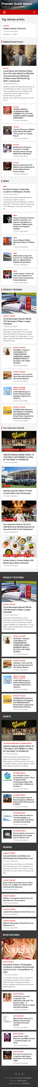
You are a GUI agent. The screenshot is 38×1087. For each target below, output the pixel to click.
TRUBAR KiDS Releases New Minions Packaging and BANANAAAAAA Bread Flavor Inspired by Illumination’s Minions (23, 413)
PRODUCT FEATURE (9, 316)
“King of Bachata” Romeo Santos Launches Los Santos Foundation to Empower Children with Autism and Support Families (23, 223)
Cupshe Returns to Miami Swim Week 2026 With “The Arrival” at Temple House (23, 132)
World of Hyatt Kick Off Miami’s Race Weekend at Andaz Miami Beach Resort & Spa (23, 168)
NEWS (6, 181)
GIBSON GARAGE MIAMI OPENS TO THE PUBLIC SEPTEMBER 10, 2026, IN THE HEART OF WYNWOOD (18, 457)
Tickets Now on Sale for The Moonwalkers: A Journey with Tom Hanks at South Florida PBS (23, 818)
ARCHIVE (6, 26)
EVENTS (7, 716)
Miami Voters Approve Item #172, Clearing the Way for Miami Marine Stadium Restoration (23, 259)
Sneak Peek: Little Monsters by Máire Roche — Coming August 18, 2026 (24, 1039)
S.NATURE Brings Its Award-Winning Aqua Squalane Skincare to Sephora (22, 395)
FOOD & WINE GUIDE (10, 519)
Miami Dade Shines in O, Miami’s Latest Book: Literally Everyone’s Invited (23, 1021)
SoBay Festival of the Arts (14, 28)
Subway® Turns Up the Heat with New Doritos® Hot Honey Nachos (23, 376)
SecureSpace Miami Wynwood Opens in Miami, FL (24, 242)
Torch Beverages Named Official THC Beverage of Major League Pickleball (17, 321)
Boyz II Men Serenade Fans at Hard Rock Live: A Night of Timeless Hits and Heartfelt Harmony (18, 885)
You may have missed (13, 428)
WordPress (26, 1083)
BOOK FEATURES (11, 935)
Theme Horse (21, 1081)
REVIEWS (7, 847)
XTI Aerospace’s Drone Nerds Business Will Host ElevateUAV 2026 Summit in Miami (23, 800)
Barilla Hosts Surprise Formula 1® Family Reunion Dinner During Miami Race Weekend (22, 150)
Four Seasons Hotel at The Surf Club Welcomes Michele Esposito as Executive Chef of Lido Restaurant (18, 526)
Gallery (6, 68)
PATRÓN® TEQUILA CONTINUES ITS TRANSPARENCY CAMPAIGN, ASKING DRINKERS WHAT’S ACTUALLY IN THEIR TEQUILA (21, 356)
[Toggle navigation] (4, 12)
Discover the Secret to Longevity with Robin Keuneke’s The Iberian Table (22, 1057)
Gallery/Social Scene (13, 42)
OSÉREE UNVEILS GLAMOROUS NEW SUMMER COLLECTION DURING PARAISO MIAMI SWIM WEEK (23, 113)
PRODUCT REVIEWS (12, 289)
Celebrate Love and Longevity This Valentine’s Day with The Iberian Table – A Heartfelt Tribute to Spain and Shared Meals (24, 1001)
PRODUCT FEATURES (13, 577)
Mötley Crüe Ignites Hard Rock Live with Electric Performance (18, 899)
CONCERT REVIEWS (9, 853)
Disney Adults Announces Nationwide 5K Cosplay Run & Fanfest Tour (24, 835)
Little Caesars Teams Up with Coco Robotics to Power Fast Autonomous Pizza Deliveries (23, 276)
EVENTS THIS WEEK (19, 387)
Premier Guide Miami (17, 4)
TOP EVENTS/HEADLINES (11, 449)
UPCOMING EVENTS (27, 449)
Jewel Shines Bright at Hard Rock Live (19, 912)
